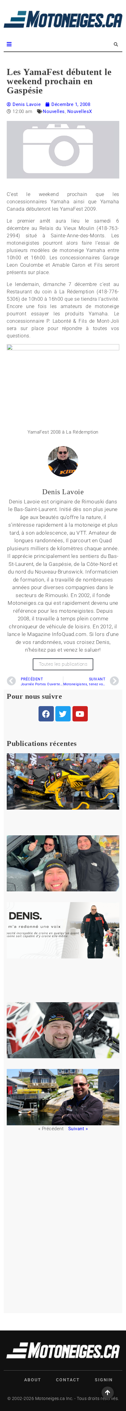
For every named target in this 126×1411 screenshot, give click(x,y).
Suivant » (78, 1128)
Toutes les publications (63, 664)
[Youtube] (80, 713)
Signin (104, 1379)
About (32, 1379)
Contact (68, 1379)
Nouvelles (54, 111)
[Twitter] (63, 713)
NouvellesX (79, 111)
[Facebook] (46, 713)
